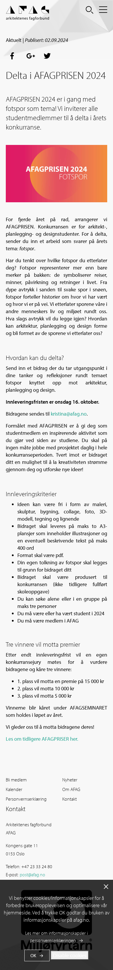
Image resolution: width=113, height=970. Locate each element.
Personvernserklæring (26, 799)
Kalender (14, 789)
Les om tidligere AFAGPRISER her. (42, 738)
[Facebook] (14, 56)
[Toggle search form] (89, 9)
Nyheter (69, 780)
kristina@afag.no (69, 413)
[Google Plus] (30, 56)
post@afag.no (32, 874)
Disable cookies (69, 955)
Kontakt (69, 799)
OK (33, 955)
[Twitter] (47, 56)
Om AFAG (71, 789)
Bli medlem (16, 780)
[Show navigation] (103, 9)
